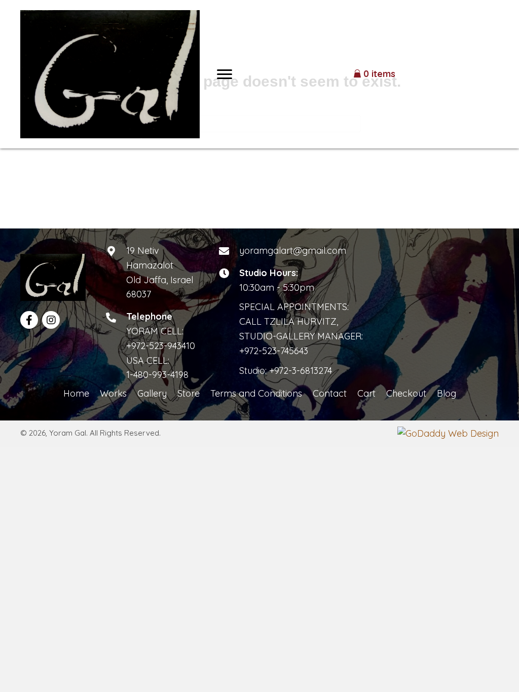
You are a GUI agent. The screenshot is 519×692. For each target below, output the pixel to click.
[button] (224, 74)
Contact (330, 393)
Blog (446, 393)
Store (188, 393)
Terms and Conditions (256, 393)
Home (76, 393)
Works (113, 393)
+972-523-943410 (160, 346)
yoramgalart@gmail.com (292, 250)
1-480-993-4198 (157, 374)
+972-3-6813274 (300, 370)
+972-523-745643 (273, 351)
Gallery (152, 393)
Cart (366, 393)
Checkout (406, 393)
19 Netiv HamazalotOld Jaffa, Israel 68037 (159, 272)
